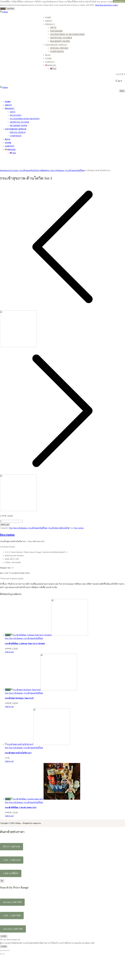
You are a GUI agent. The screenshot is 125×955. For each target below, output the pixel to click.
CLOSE (3, 936)
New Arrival (78, 528)
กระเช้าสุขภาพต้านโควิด (58, 528)
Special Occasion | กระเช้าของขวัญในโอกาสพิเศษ (25, 170)
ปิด (2, 881)
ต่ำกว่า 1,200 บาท (11, 846)
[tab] (62, 560)
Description (7, 534)
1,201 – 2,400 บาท (11, 860)
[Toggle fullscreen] (3, 950)
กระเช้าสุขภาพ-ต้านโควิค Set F (18, 753)
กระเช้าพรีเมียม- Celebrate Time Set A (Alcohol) (25, 643)
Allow (3, 9)
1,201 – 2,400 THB (12, 915)
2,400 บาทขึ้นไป (10, 873)
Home (2, 170)
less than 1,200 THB (12, 902)
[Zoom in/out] (1, 950)
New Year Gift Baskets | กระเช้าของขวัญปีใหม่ (65, 170)
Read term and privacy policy (106, 5)
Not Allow (10, 9)
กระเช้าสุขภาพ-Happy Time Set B (19, 698)
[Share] (6, 950)
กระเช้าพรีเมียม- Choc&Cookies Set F (21, 807)
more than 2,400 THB (13, 929)
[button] (9, 652)
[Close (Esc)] (8, 950)
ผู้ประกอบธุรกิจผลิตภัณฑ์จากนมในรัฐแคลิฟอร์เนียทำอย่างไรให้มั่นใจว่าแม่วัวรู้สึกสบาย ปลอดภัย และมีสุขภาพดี (47, 943)
